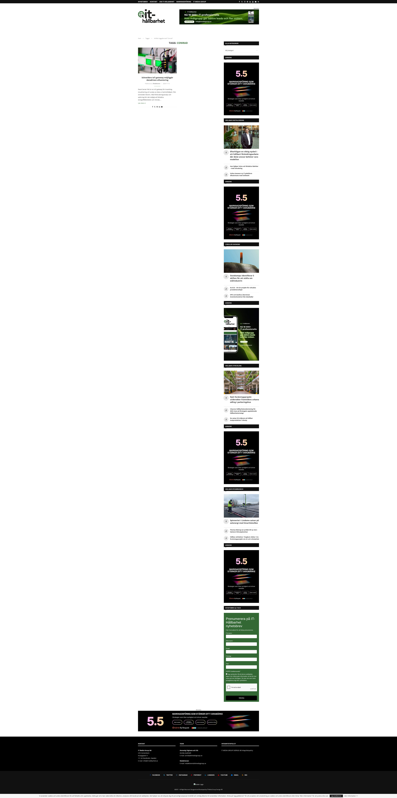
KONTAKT (153, 2)
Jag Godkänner (336, 796)
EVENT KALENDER (247, 31)
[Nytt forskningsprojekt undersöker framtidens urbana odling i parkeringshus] (241, 382)
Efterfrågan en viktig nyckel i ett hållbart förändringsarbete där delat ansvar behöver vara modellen (244, 155)
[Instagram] (244, 1)
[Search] (258, 32)
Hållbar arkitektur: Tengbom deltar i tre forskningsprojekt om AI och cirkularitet (244, 538)
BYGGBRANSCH (207, 31)
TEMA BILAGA (235, 31)
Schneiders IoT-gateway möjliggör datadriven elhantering (157, 78)
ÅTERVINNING (149, 31)
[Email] (255, 1)
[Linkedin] (250, 1)
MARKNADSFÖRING (183, 2)
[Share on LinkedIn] (159, 107)
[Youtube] (253, 1)
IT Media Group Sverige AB (214, 789)
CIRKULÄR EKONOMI (163, 31)
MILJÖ (175, 31)
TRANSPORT (196, 31)
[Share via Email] (162, 107)
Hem (139, 38)
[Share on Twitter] (154, 107)
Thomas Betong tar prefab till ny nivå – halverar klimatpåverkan (244, 531)
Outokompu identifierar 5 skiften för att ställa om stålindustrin (242, 278)
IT (188, 31)
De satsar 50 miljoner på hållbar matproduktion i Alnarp (241, 419)
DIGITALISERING (221, 31)
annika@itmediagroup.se (193, 756)
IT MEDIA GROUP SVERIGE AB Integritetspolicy (237, 750)
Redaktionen (156, 83)
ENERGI (183, 31)
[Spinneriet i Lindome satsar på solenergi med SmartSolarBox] (241, 506)
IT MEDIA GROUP (199, 2)
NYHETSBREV (143, 2)
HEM (141, 31)
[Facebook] (239, 1)
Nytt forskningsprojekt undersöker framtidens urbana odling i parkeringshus (244, 399)
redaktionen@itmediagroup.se (195, 763)
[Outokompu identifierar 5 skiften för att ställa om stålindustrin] (241, 261)
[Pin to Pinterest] (157, 107)
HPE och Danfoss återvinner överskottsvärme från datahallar (241, 296)
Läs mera (141, 103)
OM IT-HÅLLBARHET (166, 2)
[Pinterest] (247, 1)
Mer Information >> (351, 796)
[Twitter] (242, 1)
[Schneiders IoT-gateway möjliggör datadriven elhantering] (157, 60)
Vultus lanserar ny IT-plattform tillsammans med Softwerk (241, 174)
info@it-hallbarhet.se (150, 761)
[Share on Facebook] (152, 107)
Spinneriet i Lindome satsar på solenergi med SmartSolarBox (244, 521)
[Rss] (258, 1)
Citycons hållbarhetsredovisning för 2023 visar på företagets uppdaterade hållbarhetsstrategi (243, 411)
